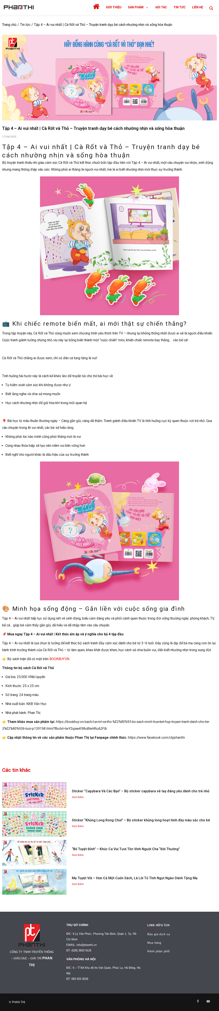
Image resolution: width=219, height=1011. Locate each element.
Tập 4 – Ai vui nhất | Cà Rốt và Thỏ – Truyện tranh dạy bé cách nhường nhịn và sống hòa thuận (103, 25)
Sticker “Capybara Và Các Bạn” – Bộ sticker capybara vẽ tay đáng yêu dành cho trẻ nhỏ (140, 791)
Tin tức (25, 25)
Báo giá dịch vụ (158, 934)
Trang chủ (9, 25)
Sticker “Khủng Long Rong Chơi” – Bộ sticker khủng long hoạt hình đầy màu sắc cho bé (141, 820)
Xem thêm (78, 797)
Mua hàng (154, 942)
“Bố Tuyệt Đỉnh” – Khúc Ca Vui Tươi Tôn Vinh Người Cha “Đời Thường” (126, 849)
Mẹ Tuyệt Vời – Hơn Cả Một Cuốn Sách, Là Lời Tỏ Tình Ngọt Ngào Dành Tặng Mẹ (135, 878)
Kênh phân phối (158, 951)
